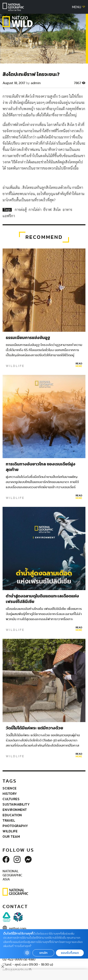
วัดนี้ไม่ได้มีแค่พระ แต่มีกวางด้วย (34, 728)
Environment (15, 809)
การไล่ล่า (35, 210)
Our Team (11, 836)
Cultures (11, 798)
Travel (9, 820)
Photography (15, 825)
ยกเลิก (43, 953)
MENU (77, 7)
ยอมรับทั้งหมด (70, 953)
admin (36, 83)
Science (10, 788)
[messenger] (28, 859)
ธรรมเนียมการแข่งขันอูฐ (28, 338)
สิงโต (57, 210)
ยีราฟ (47, 210)
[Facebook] (6, 859)
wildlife (15, 366)
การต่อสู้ (21, 210)
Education (12, 815)
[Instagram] (17, 859)
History (10, 793)
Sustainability (16, 804)
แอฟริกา (9, 216)
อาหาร (67, 210)
